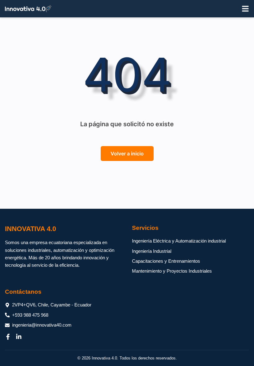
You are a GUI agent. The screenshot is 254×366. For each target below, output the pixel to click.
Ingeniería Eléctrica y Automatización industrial (179, 240)
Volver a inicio (127, 153)
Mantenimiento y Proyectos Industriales (172, 271)
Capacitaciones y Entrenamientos (166, 261)
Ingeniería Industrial (151, 251)
